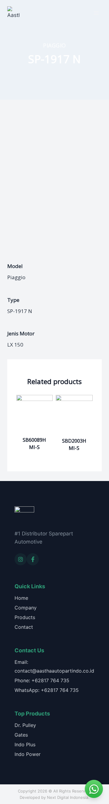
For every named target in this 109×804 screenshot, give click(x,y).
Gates (21, 735)
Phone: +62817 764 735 (42, 680)
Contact (24, 627)
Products (25, 617)
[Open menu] (96, 13)
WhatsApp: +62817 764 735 (47, 690)
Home (21, 598)
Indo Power (28, 754)
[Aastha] (13, 12)
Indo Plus (25, 744)
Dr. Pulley (25, 725)
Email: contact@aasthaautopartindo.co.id (54, 666)
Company (26, 608)
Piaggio (54, 45)
